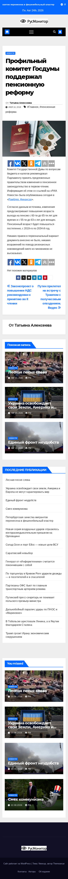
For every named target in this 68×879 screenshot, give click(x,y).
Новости (10, 53)
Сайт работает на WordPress (17, 863)
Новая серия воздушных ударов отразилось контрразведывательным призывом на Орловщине (32, 533)
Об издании (44, 871)
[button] (54, 31)
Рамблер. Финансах (20, 199)
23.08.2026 (17, 696)
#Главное (32, 107)
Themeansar (59, 863)
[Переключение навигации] (31, 32)
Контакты (22, 871)
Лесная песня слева (27, 372)
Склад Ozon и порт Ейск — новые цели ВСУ (32, 544)
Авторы (32, 871)
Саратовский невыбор (19, 553)
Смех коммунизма (17, 508)
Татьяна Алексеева (20, 102)
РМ (29, 378)
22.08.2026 (17, 805)
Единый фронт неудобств (33, 442)
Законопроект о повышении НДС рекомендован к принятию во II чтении (20, 294)
